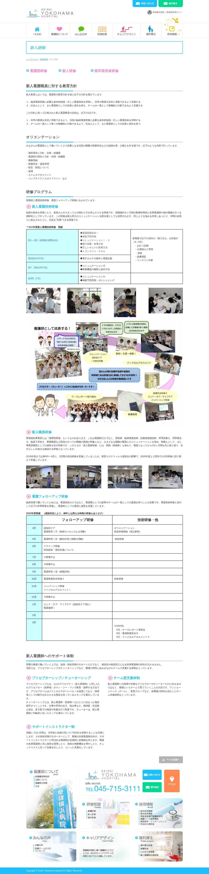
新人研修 (69, 71)
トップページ (32, 59)
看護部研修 (38, 71)
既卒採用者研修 (107, 71)
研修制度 (44, 59)
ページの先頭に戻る (202, 867)
